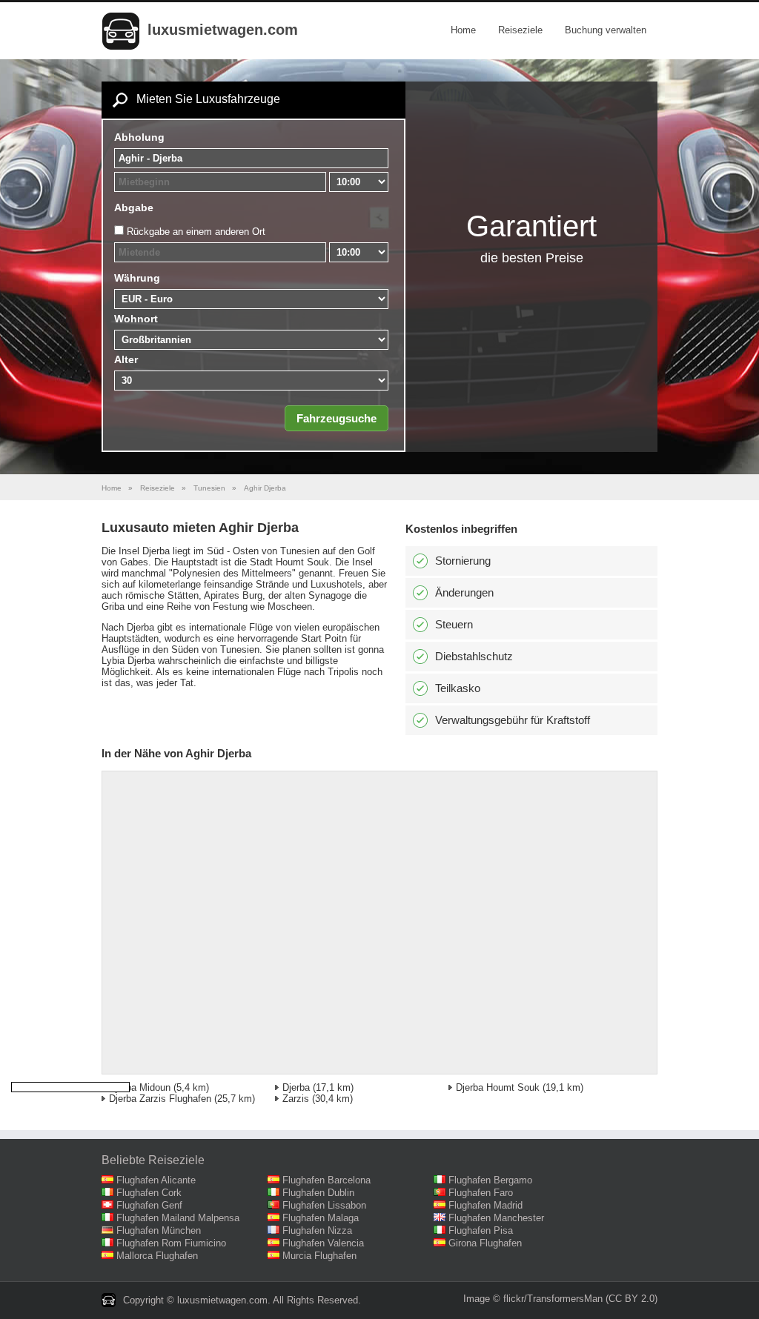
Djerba (296, 1087)
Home (463, 30)
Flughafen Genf (149, 1205)
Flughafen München (158, 1230)
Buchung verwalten (605, 30)
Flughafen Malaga (320, 1217)
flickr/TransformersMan (553, 1298)
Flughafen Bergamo (490, 1180)
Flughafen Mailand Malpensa (177, 1217)
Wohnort (136, 319)
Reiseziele (520, 30)
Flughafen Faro (480, 1192)
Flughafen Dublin (318, 1192)
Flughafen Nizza (317, 1230)
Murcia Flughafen (319, 1255)
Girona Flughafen (485, 1243)
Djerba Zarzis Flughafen (160, 1098)
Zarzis (295, 1098)
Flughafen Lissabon (324, 1205)
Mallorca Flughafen (157, 1255)
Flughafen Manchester (496, 1217)
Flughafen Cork (149, 1192)
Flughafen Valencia (323, 1243)
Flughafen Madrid (485, 1205)
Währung (137, 278)
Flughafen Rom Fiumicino (171, 1243)
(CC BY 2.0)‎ (631, 1298)
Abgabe (133, 207)
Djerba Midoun (139, 1087)
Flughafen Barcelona (326, 1180)
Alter (126, 359)
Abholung (139, 137)
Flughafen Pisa (480, 1230)
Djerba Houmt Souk (498, 1087)
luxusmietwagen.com (223, 29)
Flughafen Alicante (156, 1180)
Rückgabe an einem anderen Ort (196, 231)
